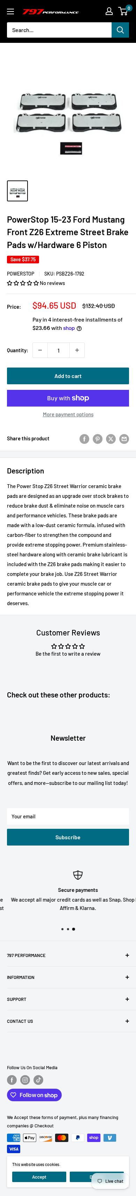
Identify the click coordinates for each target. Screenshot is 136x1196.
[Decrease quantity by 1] (40, 350)
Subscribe (68, 837)
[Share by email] (124, 438)
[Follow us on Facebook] (12, 1080)
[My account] (109, 11)
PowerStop (20, 274)
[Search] (120, 30)
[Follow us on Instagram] (25, 1080)
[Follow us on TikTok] (38, 1080)
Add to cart (68, 375)
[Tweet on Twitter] (111, 438)
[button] (23, 283)
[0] (123, 11)
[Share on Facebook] (84, 438)
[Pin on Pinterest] (98, 438)
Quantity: (17, 350)
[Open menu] (10, 11)
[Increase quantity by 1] (77, 350)
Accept (39, 1177)
